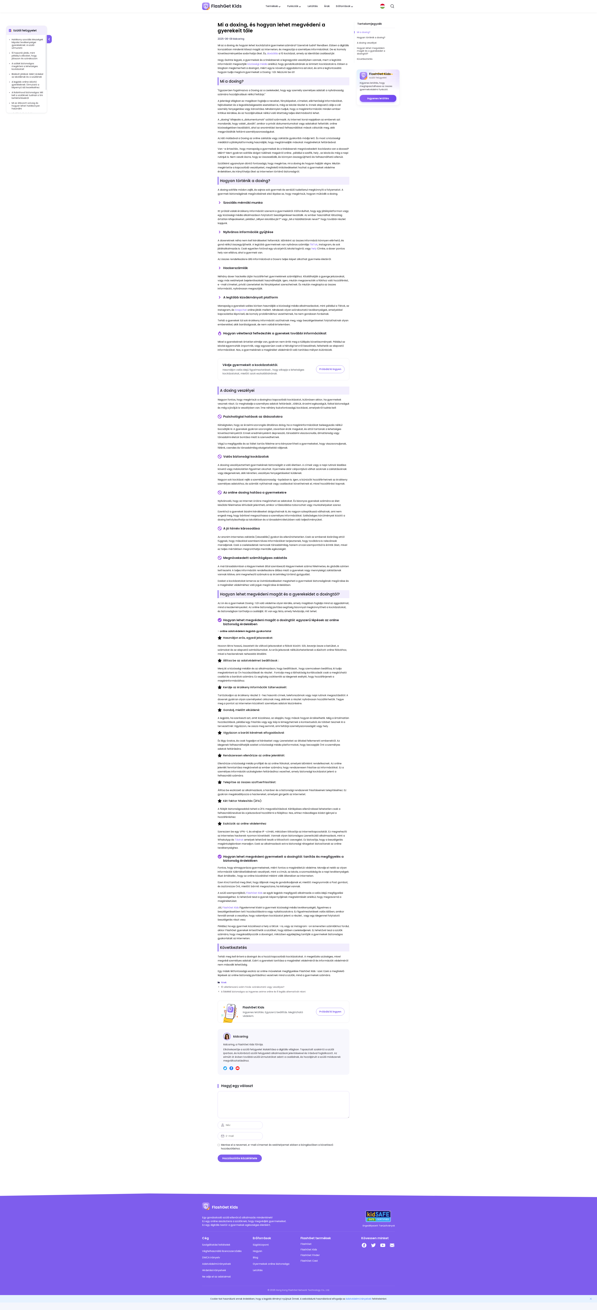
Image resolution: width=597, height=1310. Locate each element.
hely (314, 248)
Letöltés (313, 6)
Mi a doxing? (363, 32)
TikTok (314, 244)
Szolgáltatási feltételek (216, 1244)
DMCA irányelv (211, 1257)
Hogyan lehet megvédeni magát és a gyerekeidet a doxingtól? (371, 51)
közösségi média (257, 64)
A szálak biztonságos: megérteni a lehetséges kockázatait (25, 66)
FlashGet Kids (254, 893)
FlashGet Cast (309, 1260)
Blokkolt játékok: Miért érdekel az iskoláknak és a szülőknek (27, 75)
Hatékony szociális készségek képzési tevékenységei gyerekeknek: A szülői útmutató (27, 43)
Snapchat (241, 310)
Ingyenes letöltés (378, 98)
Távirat (239, 839)
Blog (255, 1257)
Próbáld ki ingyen (330, 369)
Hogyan (257, 1251)
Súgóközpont (261, 1244)
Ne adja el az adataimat (216, 1276)
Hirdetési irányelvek (214, 1270)
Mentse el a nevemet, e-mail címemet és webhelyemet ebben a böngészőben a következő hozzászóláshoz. (277, 1146)
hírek (224, 982)
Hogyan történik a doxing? (371, 37)
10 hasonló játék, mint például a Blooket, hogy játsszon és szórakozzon (24, 55)
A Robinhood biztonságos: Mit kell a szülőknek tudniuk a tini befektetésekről (27, 95)
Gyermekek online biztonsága (271, 1263)
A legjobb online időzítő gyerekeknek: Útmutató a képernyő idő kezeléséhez (25, 84)
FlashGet (306, 1244)
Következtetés (365, 59)
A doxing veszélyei (367, 42)
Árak (327, 6)
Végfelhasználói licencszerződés (222, 1251)
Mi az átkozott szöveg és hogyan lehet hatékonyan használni (26, 105)
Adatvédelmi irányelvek (216, 1263)
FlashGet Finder (310, 1255)
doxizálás (272, 53)
